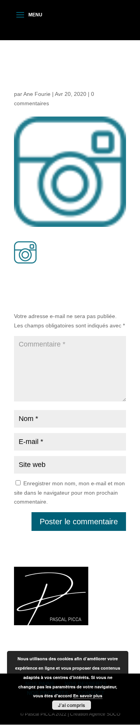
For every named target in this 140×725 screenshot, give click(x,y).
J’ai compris (71, 705)
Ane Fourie (37, 94)
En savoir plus (87, 695)
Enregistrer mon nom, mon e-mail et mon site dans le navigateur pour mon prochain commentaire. (69, 492)
